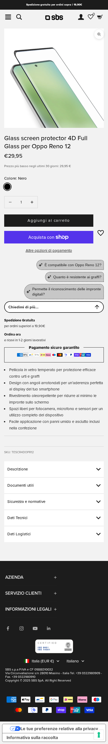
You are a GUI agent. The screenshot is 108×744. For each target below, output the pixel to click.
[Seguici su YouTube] (35, 628)
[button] (101, 233)
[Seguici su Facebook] (7, 628)
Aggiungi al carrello (49, 220)
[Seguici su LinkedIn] (48, 628)
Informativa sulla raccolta (32, 737)
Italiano (73, 661)
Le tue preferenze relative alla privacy (59, 728)
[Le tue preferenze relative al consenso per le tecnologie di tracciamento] (99, 735)
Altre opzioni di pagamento (49, 250)
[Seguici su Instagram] (21, 628)
